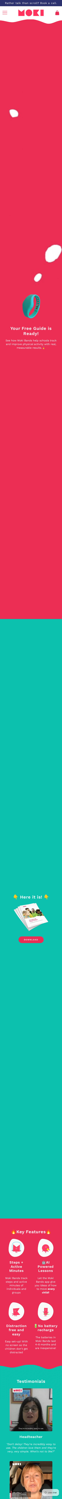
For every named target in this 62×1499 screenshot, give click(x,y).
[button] (5, 13)
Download (31, 940)
